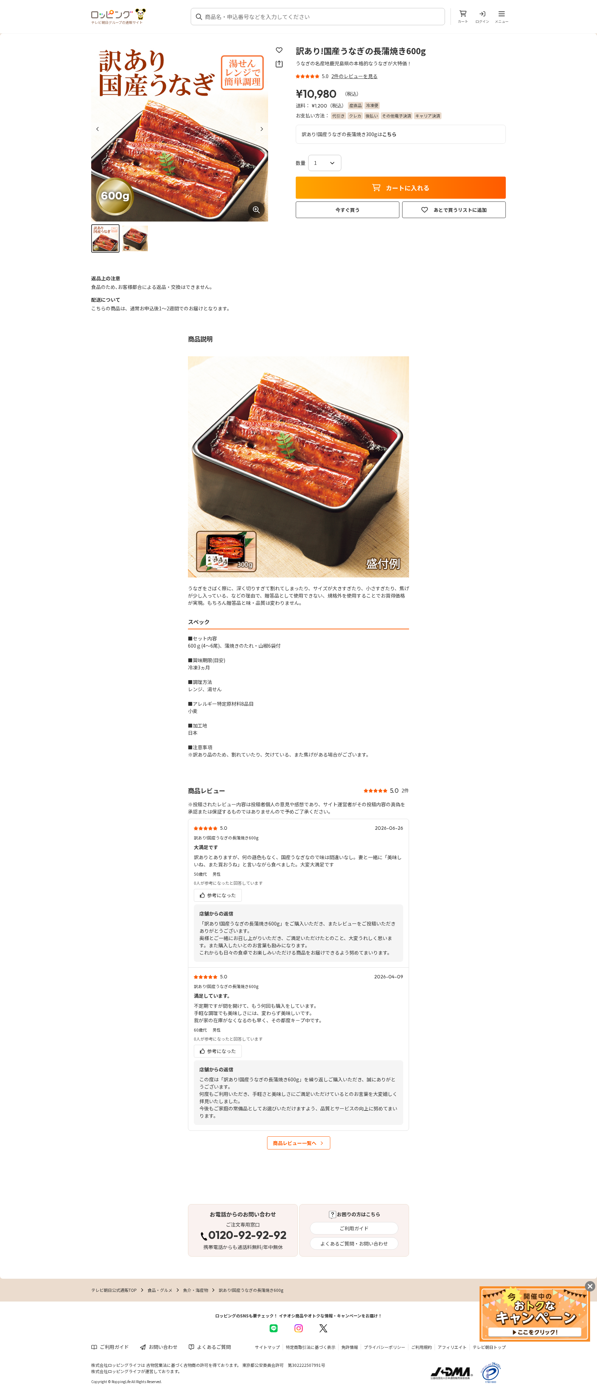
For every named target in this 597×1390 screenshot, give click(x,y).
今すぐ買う (347, 209)
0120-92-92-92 (247, 1236)
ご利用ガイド (354, 1228)
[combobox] (322, 16)
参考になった (221, 895)
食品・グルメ (160, 1290)
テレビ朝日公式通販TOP (114, 1290)
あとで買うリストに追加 (460, 209)
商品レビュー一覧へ (294, 1142)
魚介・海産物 (195, 1290)
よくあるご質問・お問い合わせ (354, 1243)
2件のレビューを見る (354, 76)
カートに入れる (407, 187)
